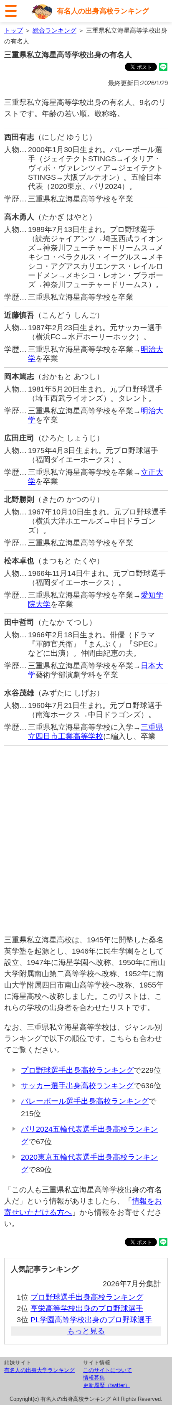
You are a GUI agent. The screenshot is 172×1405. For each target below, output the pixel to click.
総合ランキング (54, 30)
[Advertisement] (86, 840)
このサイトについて (107, 1370)
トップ (13, 30)
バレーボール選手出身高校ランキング (85, 1101)
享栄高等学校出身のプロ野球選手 (86, 1308)
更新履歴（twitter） (106, 1385)
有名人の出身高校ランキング (103, 11)
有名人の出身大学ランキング (39, 1370)
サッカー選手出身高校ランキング (77, 1086)
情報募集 (94, 1377)
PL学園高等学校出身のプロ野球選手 (91, 1320)
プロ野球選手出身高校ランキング (77, 1070)
